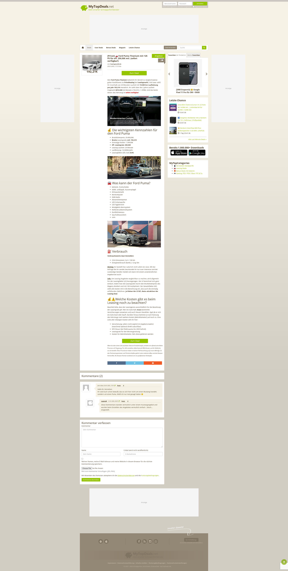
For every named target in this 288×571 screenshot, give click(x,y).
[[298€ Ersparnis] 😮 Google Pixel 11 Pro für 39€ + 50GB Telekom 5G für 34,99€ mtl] (188, 73)
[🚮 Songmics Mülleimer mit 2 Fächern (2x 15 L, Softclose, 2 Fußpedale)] (173, 120)
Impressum (112, 563)
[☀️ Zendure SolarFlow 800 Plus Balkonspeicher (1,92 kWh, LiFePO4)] (173, 130)
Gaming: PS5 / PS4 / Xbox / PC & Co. (189, 173)
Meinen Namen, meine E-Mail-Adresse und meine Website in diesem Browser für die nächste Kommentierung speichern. (117, 462)
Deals (89, 48)
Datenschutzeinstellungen (177, 563)
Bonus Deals (111, 48)
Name (84, 450)
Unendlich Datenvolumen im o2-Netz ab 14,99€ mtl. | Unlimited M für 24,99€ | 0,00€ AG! (192, 107)
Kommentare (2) (92, 376)
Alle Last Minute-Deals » (197, 139)
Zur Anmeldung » (191, 540)
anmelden (200, 4)
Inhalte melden (141, 563)
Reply (119, 385)
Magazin (122, 48)
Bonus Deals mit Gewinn (185, 171)
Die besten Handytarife (185, 166)
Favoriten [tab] (177, 55)
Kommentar (86, 426)
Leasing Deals (181, 168)
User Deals (99, 48)
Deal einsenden (170, 48)
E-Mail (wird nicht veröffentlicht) (136, 450)
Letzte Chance (134, 48)
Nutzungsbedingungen (150, 475)
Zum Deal (134, 73)
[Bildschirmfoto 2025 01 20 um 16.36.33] (92, 65)
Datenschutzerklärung (126, 475)
